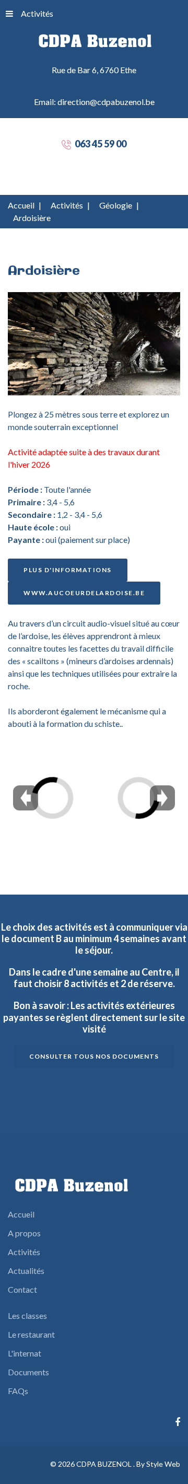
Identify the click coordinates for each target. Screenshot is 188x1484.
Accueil (21, 205)
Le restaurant (31, 1334)
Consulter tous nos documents (94, 1056)
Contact (22, 1289)
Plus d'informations (68, 570)
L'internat (24, 1353)
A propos (24, 1233)
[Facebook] (177, 1422)
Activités (37, 13)
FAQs (18, 1391)
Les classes (27, 1315)
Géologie (115, 205)
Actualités (26, 1271)
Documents (28, 1372)
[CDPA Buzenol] (94, 40)
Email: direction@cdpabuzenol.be (94, 102)
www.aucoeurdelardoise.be (84, 593)
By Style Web (158, 1463)
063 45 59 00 (100, 143)
